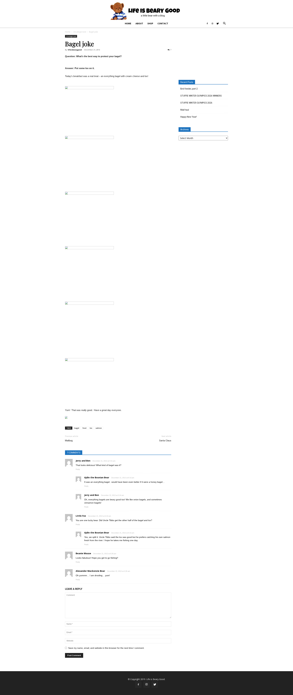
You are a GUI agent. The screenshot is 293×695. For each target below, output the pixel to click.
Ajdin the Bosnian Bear (96, 477)
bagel (76, 428)
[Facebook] (207, 23)
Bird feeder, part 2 (189, 89)
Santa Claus (165, 440)
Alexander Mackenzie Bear (90, 570)
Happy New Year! (188, 117)
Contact (162, 23)
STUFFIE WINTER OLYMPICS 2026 (196, 103)
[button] (224, 23)
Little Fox (81, 515)
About (139, 23)
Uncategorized (79, 32)
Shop (150, 23)
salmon (99, 428)
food (84, 428)
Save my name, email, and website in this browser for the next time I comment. (106, 648)
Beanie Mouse (83, 553)
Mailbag (69, 440)
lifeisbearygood (75, 50)
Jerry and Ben (83, 460)
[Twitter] (217, 23)
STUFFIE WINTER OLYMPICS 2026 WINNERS (201, 96)
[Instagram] (212, 23)
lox (91, 428)
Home (128, 23)
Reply (78, 469)
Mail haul (184, 110)
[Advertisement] (203, 54)
